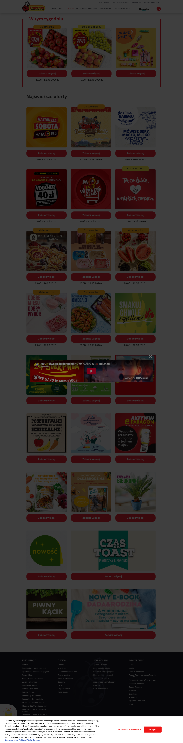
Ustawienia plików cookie (129, 729)
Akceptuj (153, 729)
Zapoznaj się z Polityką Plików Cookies (22, 740)
